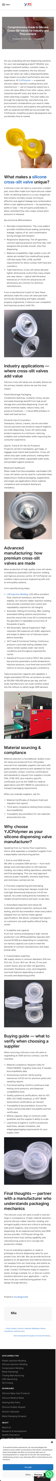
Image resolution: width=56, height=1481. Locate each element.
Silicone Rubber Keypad (13, 1407)
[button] (52, 1442)
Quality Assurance (11, 1435)
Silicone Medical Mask (13, 1398)
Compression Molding (12, 1368)
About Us (6, 1427)
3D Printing (7, 1383)
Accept (28, 1467)
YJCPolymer (25, 80)
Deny (28, 1474)
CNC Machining (9, 1379)
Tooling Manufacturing (13, 1375)
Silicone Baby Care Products (16, 1393)
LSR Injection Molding (17, 594)
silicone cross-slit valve (25, 179)
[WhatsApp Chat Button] (49, 1474)
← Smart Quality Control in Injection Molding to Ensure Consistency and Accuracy (25, 1329)
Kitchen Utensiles (10, 1411)
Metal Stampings (10, 1371)
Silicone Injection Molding (14, 1364)
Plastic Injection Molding (14, 1360)
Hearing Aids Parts (11, 1402)
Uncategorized (21, 1297)
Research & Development (14, 1431)
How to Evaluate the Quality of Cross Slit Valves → (33, 1336)
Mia (30, 39)
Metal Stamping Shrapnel (14, 1416)
